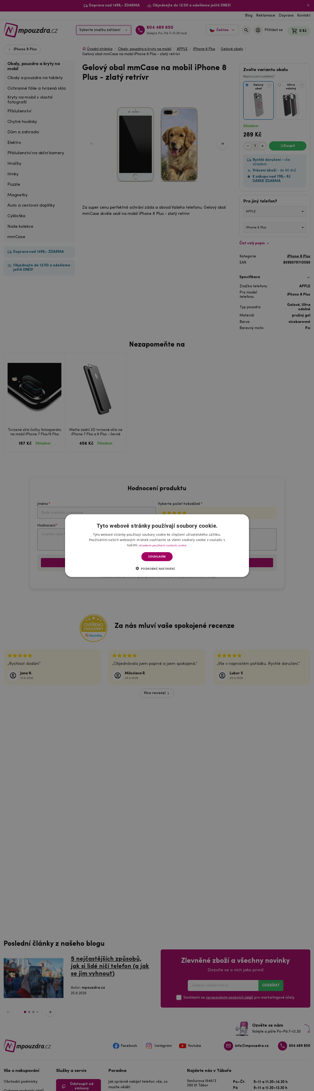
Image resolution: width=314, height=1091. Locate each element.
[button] (157, 568)
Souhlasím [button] (157, 556)
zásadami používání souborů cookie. (163, 545)
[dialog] (157, 545)
